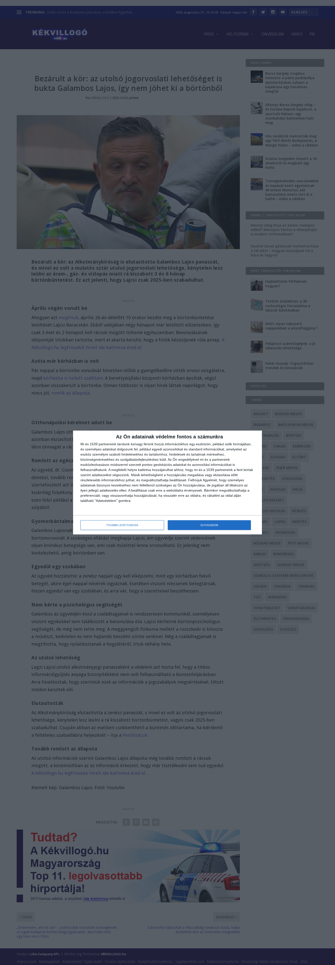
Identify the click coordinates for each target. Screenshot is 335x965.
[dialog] (167, 482)
